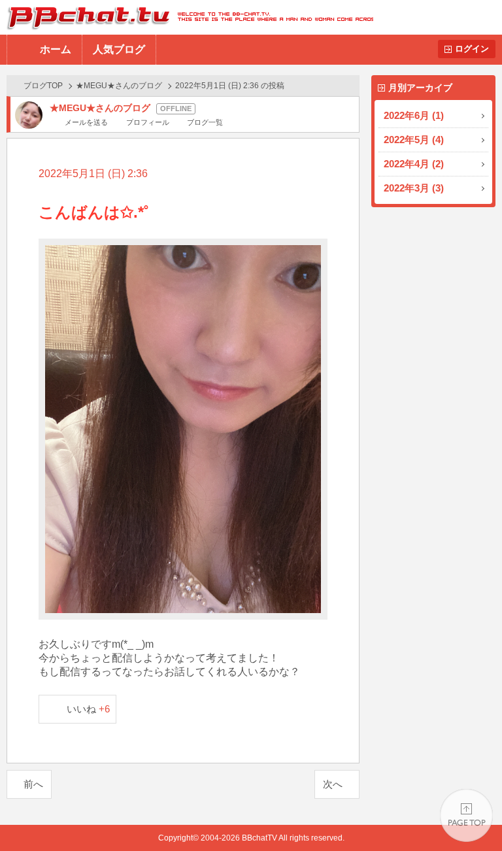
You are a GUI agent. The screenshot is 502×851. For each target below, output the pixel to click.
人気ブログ (119, 49)
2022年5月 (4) (414, 139)
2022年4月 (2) (414, 163)
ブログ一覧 (205, 122)
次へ (333, 784)
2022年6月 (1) (414, 115)
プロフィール (147, 122)
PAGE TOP (466, 815)
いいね (88, 708)
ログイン (472, 49)
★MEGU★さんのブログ (119, 85)
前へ (33, 784)
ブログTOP (43, 85)
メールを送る (86, 122)
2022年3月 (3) (414, 187)
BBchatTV (186, 17)
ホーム (55, 49)
